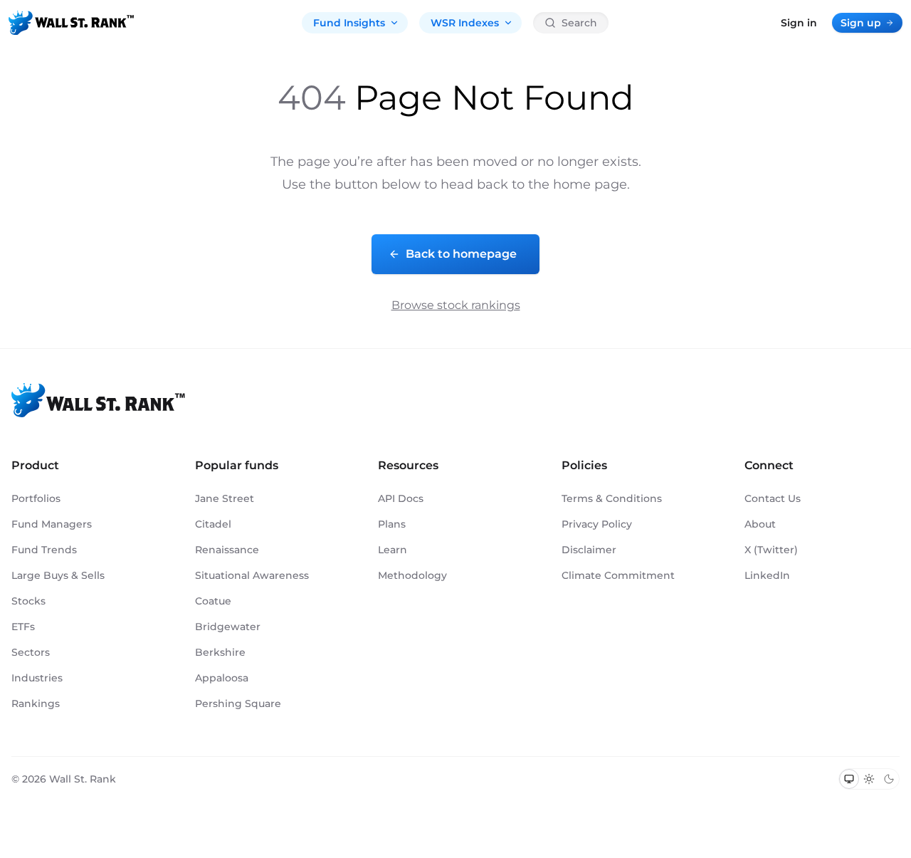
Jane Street (224, 498)
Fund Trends (44, 549)
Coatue (213, 601)
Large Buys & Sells (58, 575)
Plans (392, 524)
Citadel (213, 524)
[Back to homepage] (71, 23)
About (760, 524)
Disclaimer (589, 549)
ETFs (23, 626)
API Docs (400, 498)
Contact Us (772, 498)
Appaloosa (221, 677)
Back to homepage (461, 254)
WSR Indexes (465, 22)
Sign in (799, 22)
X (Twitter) (771, 549)
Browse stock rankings (455, 305)
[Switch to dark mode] (889, 779)
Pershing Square (238, 703)
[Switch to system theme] (849, 779)
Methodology (412, 575)
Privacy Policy (597, 524)
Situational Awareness (252, 575)
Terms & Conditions (612, 498)
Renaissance (227, 549)
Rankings (35, 703)
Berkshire (220, 652)
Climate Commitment (618, 575)
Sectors (30, 652)
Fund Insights (349, 22)
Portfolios (35, 498)
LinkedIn (767, 575)
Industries (37, 677)
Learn (392, 549)
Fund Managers (51, 524)
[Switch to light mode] (869, 779)
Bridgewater (227, 626)
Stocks (28, 601)
